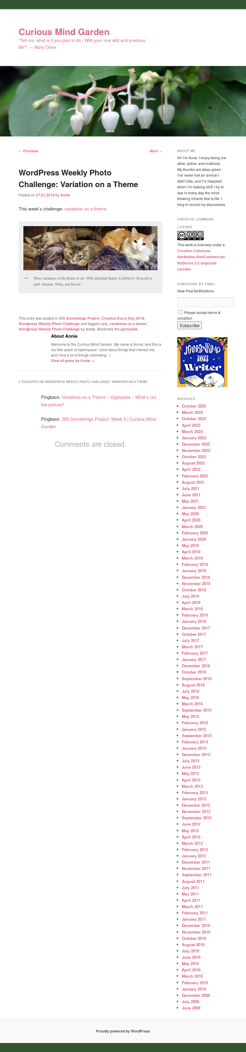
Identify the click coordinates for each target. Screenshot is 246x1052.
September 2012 (197, 817)
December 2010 (196, 925)
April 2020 (191, 520)
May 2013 (190, 773)
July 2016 (190, 691)
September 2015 (197, 710)
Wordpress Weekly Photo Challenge (49, 323)
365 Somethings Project (79, 318)
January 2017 (194, 659)
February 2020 (195, 533)
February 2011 (195, 913)
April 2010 (191, 970)
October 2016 (194, 672)
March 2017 (192, 647)
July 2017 (190, 640)
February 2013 (195, 792)
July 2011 (190, 887)
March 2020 (192, 526)
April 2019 (191, 551)
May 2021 (190, 501)
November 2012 (196, 811)
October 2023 (194, 418)
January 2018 (194, 621)
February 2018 (195, 615)
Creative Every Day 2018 (122, 318)
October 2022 (194, 456)
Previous (28, 151)
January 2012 (194, 856)
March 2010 (192, 976)
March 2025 (192, 412)
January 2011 (194, 919)
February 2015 (195, 722)
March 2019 (192, 558)
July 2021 (190, 488)
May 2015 (190, 716)
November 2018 (196, 583)
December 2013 (196, 754)
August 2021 (193, 482)
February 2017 (195, 653)
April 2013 (191, 780)
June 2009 (191, 1008)
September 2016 (197, 678)
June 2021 (191, 495)
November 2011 (196, 868)
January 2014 (194, 748)
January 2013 (194, 799)
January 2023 (194, 438)
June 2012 (191, 824)
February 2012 (195, 849)
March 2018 (192, 608)
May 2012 (190, 830)
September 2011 (197, 874)
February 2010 (195, 982)
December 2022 (196, 444)
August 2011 (193, 881)
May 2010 (190, 963)
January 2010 (194, 989)
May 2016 (190, 697)
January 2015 (194, 729)
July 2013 (190, 761)
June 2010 (191, 957)
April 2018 (191, 602)
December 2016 (196, 665)
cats (104, 323)
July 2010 (190, 951)
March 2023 (192, 431)
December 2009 (196, 995)
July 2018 (190, 596)
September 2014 (197, 735)
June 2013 (191, 767)
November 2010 (196, 932)
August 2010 (193, 944)
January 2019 (194, 570)
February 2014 (195, 742)
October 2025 (194, 406)
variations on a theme (128, 323)
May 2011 (190, 894)
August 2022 (193, 463)
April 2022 (191, 469)
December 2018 (196, 577)
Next (156, 151)
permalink (129, 329)
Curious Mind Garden (64, 31)
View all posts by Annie (73, 360)
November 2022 (196, 450)
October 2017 (194, 634)
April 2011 (191, 900)
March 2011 (192, 906)
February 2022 (195, 476)
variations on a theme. (85, 208)
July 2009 (190, 1001)
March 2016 (192, 704)
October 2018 (194, 590)
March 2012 (192, 843)
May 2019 (190, 545)
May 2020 (190, 513)
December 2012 (196, 805)
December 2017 (196, 628)
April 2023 (191, 425)
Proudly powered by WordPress (123, 1031)
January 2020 (194, 539)
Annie (65, 195)
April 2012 (191, 837)
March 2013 (192, 786)
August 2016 (193, 685)
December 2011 (196, 862)
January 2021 (194, 507)
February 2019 (195, 564)
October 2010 (194, 938)
